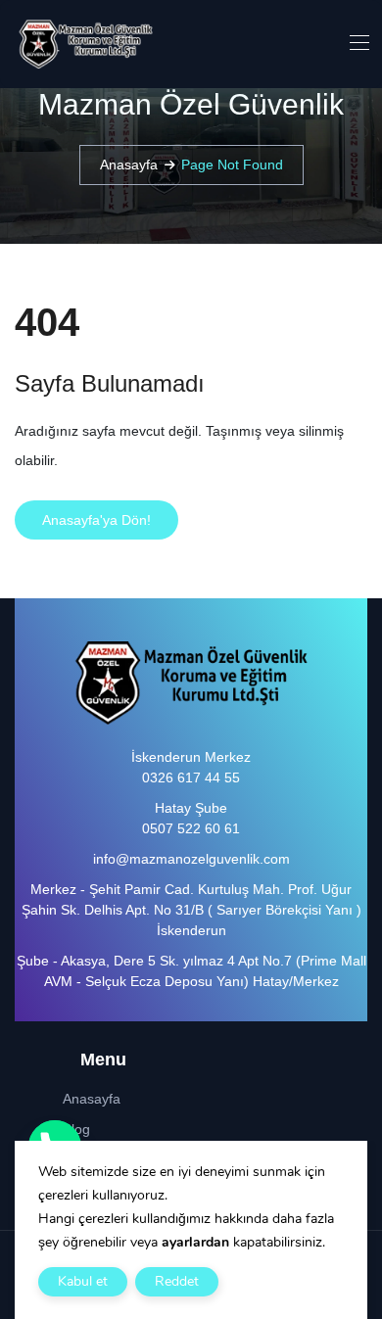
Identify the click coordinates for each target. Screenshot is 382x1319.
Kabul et (83, 1281)
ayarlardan (195, 1242)
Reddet (177, 1281)
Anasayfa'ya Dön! (96, 520)
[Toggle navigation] (357, 42)
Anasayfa (129, 164)
